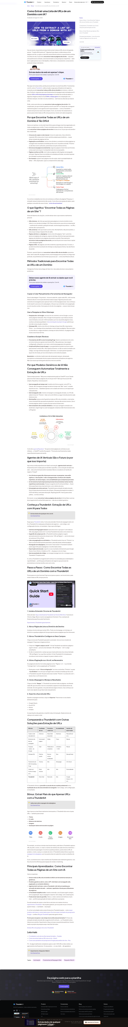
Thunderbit (39, 88)
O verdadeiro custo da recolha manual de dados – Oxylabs (45, 936)
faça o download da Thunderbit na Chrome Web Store (51, 615)
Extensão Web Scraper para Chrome (49, 1006)
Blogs (32, 5)
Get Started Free (35, 516)
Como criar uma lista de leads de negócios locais (89, 1016)
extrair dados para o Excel (46, 912)
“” (55, 203)
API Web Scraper (44, 1013)
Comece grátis (35, 78)
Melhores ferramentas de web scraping (87, 1009)
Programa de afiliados (108, 1006)
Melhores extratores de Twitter (85, 1013)
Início (28, 5)
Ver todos (63, 1013)
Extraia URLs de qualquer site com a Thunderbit (40, 928)
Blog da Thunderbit (43, 914)
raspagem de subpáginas (34, 854)
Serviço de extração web (109, 1013)
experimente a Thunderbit (34, 904)
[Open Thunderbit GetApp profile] (17, 1014)
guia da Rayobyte (39, 449)
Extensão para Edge (45, 1009)
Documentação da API (109, 1011)
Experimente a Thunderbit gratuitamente (38, 622)
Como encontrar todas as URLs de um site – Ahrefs (43, 938)
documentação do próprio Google (57, 322)
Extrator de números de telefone (68, 1009)
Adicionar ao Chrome (93, 1022)
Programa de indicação (109, 1009)
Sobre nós (106, 1016)
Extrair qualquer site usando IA (85, 1006)
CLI (41, 1016)
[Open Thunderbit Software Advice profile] (25, 1014)
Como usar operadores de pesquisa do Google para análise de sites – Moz (50, 940)
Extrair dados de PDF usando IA (85, 1011)
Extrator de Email (64, 1006)
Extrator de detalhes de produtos (68, 1011)
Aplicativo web (44, 1011)
